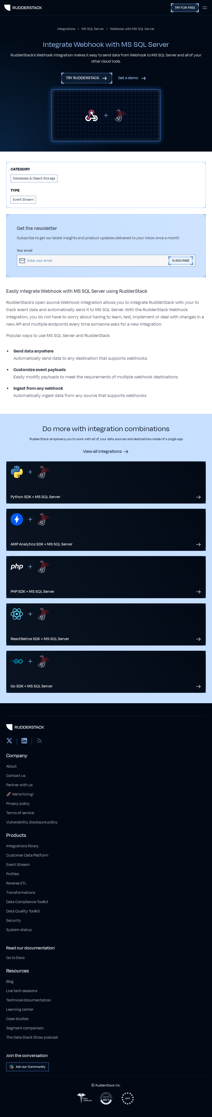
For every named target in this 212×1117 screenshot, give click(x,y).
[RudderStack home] (23, 8)
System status (19, 930)
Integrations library (22, 846)
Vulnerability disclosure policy (32, 822)
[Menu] (205, 8)
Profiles (12, 874)
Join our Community (31, 1066)
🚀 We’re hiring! (20, 794)
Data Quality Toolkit (23, 911)
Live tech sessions (21, 991)
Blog (9, 981)
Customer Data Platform (27, 855)
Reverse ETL (16, 883)
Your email (24, 250)
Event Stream (18, 864)
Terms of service (20, 813)
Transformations (20, 892)
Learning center (19, 1009)
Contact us (15, 775)
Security (13, 920)
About (11, 766)
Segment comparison (25, 1028)
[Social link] (9, 742)
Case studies (17, 1019)
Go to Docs (15, 958)
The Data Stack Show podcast (32, 1037)
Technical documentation (28, 1000)
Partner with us (19, 785)
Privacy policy (18, 803)
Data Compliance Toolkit (27, 902)
